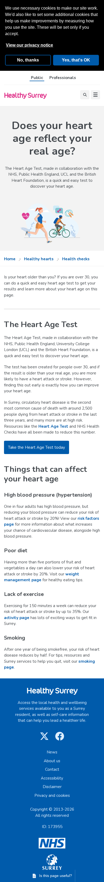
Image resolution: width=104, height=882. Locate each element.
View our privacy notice (29, 45)
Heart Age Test (53, 426)
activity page (16, 617)
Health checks (76, 259)
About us (52, 761)
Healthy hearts (39, 259)
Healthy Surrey (25, 95)
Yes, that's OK (76, 60)
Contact (52, 769)
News (52, 752)
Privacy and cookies (52, 795)
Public (37, 77)
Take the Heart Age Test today (36, 447)
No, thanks (28, 60)
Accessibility (52, 778)
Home (9, 259)
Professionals (62, 77)
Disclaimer (52, 786)
